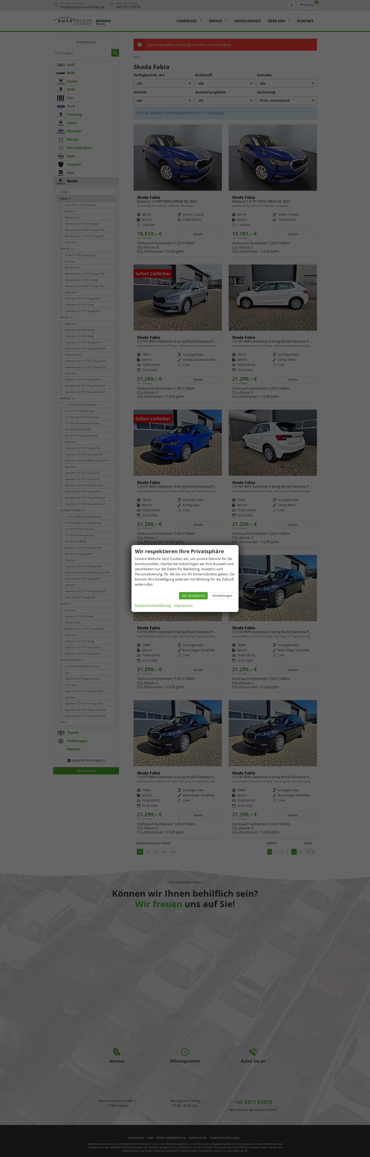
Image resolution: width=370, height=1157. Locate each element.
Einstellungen (222, 596)
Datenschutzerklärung (153, 605)
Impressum (183, 605)
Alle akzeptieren (193, 596)
